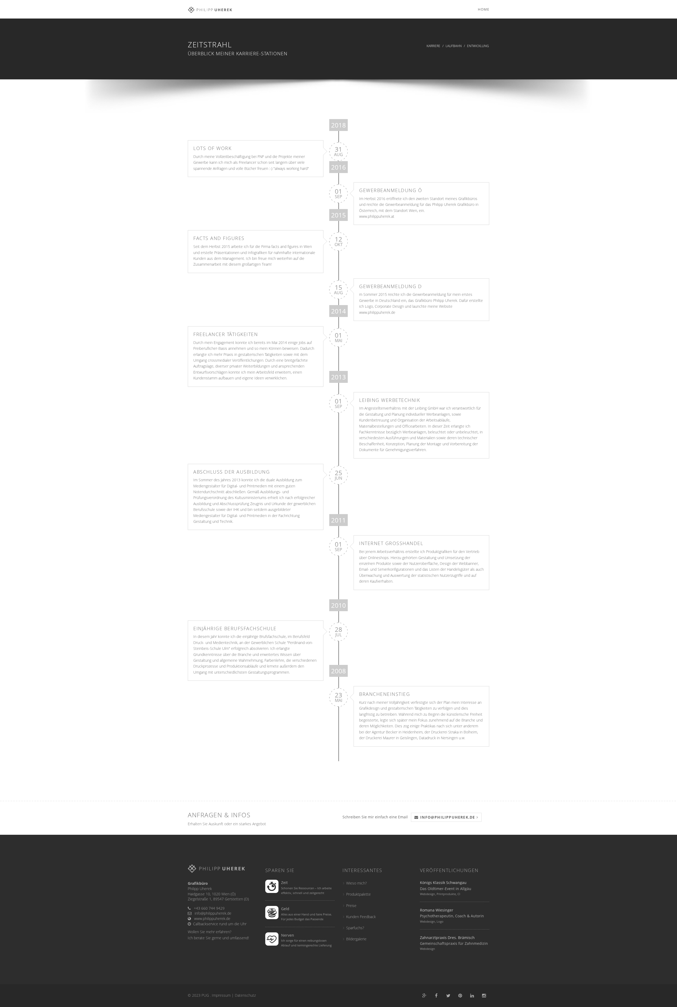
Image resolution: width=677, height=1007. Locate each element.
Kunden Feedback (361, 916)
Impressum (221, 995)
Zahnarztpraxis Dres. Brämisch (447, 937)
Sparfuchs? (355, 927)
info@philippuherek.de (213, 913)
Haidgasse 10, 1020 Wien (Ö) (212, 893)
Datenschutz (245, 995)
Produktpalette (358, 894)
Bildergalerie (356, 938)
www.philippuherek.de (377, 312)
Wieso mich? (356, 883)
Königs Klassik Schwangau (443, 882)
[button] (446, 817)
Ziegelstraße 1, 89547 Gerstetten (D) (218, 898)
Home (483, 9)
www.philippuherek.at (376, 216)
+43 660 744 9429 (209, 908)
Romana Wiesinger (436, 910)
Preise (351, 905)
